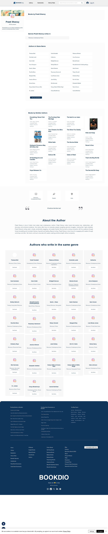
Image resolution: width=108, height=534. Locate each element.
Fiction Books (50, 494)
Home (12, 494)
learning (72, 456)
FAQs (66, 504)
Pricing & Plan (68, 508)
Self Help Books (50, 496)
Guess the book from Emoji (71, 513)
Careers (67, 496)
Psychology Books (51, 506)
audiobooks (73, 469)
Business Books (50, 499)
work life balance (78, 467)
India (84, 463)
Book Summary (74, 458)
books (80, 465)
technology (80, 463)
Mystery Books (50, 501)
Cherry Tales (13, 502)
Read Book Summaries (16, 510)
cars (83, 467)
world (76, 463)
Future (77, 465)
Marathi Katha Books (51, 513)
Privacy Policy (66, 531)
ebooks (72, 463)
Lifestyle (79, 460)
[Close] (106, 531)
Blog (66, 494)
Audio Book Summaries (16, 513)
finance (83, 465)
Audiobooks (13, 507)
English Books (32, 496)
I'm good (100, 531)
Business (84, 458)
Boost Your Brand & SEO (70, 498)
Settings (92, 531)
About (66, 500)
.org (22, 2)
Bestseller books (78, 456)
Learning (73, 465)
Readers (79, 458)
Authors (30, 504)
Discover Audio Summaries (71, 510)
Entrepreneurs (74, 460)
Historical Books (50, 508)
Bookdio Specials (15, 505)
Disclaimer (67, 506)
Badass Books (50, 504)
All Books (31, 494)
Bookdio (83, 460)
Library (12, 497)
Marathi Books (32, 499)
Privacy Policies (68, 502)
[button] (41, 3)
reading (72, 467)
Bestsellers (13, 499)
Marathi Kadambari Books (52, 511)
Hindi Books (31, 501)
